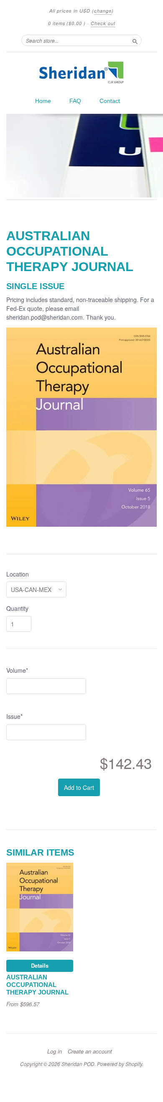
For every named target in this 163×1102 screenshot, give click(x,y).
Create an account (90, 1051)
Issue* (14, 716)
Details (39, 965)
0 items (67, 23)
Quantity (17, 608)
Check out (103, 23)
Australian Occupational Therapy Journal (37, 985)
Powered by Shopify (119, 1063)
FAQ (75, 100)
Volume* (17, 670)
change (103, 11)
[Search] (135, 40)
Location (17, 574)
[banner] (81, 72)
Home (43, 100)
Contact (109, 100)
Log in (54, 1051)
